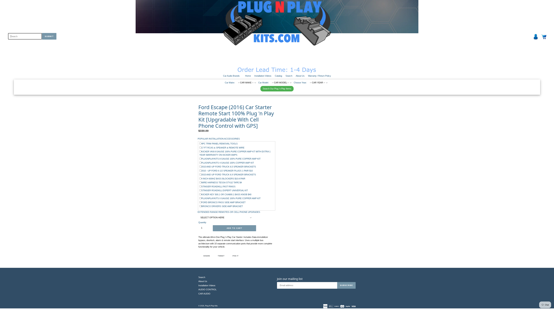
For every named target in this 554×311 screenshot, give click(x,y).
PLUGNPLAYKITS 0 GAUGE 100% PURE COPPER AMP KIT (231, 198)
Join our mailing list (290, 279)
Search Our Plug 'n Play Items (277, 88)
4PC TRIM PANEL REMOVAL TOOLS (219, 143)
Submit (49, 36)
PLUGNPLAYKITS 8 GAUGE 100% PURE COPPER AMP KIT (231, 159)
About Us (300, 76)
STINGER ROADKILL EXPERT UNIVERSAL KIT (224, 190)
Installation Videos (262, 76)
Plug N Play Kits (211, 306)
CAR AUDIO (204, 293)
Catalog (278, 76)
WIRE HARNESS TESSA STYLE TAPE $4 (221, 182)
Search (289, 76)
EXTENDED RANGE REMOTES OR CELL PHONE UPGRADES (229, 212)
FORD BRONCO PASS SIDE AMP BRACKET (223, 202)
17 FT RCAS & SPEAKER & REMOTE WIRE (222, 147)
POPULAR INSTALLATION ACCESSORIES (219, 139)
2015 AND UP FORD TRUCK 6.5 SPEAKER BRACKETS (228, 166)
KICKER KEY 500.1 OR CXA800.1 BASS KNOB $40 (226, 194)
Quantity (202, 222)
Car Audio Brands (233, 75)
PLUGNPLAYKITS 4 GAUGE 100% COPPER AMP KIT (227, 163)
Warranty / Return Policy (319, 76)
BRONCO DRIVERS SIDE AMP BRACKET (222, 206)
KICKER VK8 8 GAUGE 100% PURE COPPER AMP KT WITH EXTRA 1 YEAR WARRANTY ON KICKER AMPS (235, 153)
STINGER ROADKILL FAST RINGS (218, 186)
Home (248, 76)
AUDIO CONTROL (207, 289)
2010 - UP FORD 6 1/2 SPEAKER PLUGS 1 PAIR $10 (227, 170)
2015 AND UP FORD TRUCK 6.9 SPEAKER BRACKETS (228, 174)
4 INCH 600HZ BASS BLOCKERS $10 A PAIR (223, 178)
